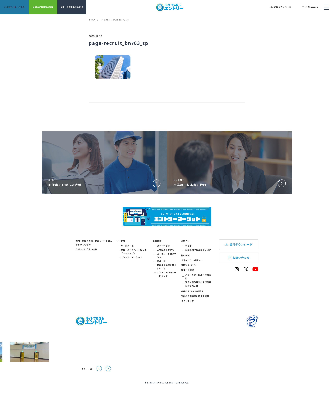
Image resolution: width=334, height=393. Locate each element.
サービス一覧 (127, 246)
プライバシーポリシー (192, 260)
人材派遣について (165, 250)
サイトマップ (187, 301)
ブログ (188, 246)
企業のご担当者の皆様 (86, 249)
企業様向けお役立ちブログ (198, 250)
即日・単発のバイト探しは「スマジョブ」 (134, 252)
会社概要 (157, 241)
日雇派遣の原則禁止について (167, 267)
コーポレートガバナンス (167, 255)
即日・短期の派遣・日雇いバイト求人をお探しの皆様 (94, 243)
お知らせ (185, 241)
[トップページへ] (91, 324)
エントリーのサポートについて (167, 274)
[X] (246, 270)
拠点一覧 (161, 261)
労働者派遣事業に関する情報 (195, 296)
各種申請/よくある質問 (192, 291)
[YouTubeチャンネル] (255, 270)
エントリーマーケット (131, 257)
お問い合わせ (241, 257)
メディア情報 (163, 246)
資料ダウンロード (241, 244)
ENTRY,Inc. (158, 382)
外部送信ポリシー (189, 265)
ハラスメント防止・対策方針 (198, 276)
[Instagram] (237, 270)
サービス (121, 241)
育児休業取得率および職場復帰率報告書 (198, 284)
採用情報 (185, 255)
